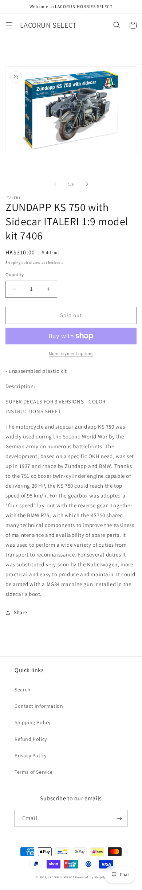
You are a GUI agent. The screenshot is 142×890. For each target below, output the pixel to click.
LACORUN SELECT (61, 877)
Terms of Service (34, 772)
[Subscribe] (119, 818)
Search (23, 689)
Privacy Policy (30, 755)
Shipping (13, 262)
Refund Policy (31, 739)
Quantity (14, 275)
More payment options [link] (71, 353)
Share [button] (20, 612)
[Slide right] (87, 184)
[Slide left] (55, 184)
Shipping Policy (33, 722)
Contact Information (39, 706)
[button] (9, 25)
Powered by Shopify (90, 877)
